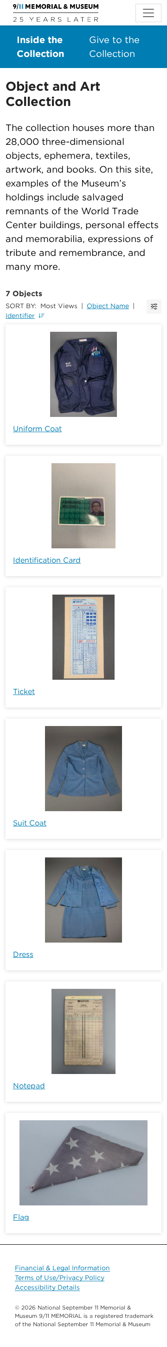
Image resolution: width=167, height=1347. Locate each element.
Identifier (20, 315)
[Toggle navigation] (148, 13)
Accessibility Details (47, 1287)
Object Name (108, 306)
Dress (23, 954)
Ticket (24, 691)
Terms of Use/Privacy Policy (59, 1277)
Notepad (29, 1085)
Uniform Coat (37, 428)
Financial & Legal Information (62, 1268)
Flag (21, 1217)
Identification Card (47, 560)
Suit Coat (29, 823)
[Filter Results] (154, 306)
